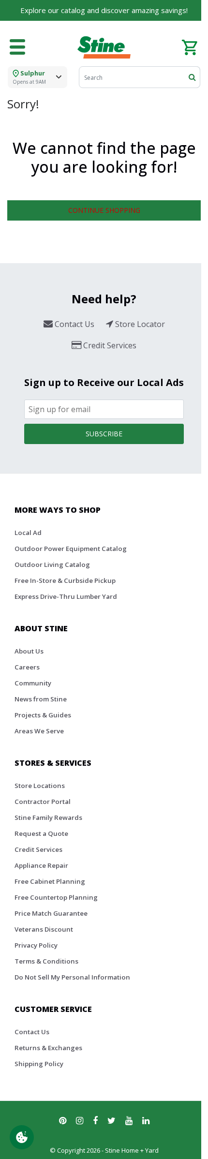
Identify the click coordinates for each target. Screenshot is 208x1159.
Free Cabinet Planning (50, 881)
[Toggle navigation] (17, 47)
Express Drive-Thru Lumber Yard (66, 596)
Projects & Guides (43, 715)
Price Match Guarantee (51, 913)
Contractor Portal (43, 801)
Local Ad (28, 532)
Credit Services (38, 849)
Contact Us (32, 1031)
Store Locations (40, 785)
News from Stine (41, 699)
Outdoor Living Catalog (52, 564)
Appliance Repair (41, 865)
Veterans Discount (44, 929)
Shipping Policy (39, 1063)
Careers (27, 667)
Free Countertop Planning (56, 897)
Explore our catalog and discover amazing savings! (104, 10)
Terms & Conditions (46, 961)
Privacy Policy (36, 945)
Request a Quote (41, 833)
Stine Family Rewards (48, 817)
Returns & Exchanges (48, 1047)
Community (33, 683)
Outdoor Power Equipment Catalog (71, 548)
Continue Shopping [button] (104, 210)
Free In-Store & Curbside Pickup (65, 580)
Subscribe (104, 433)
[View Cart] (189, 46)
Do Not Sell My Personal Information (72, 977)
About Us (29, 651)
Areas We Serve (39, 731)
